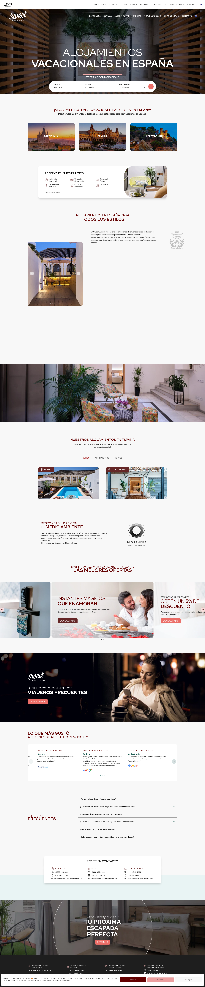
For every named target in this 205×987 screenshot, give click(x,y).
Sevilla (113, 4)
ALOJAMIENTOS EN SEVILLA (78, 966)
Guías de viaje (175, 4)
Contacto (192, 4)
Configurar (188, 980)
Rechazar (160, 980)
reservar (102, 942)
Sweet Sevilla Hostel (76, 973)
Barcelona (99, 4)
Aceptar (133, 980)
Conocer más (67, 620)
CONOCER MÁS (38, 701)
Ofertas (144, 4)
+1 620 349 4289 (61, 872)
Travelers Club (158, 4)
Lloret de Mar (128, 4)
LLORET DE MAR (154, 136)
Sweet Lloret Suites (115, 970)
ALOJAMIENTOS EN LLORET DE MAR (117, 966)
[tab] (86, 458)
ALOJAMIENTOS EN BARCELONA (40, 966)
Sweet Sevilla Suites (76, 970)
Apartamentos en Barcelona (41, 970)
